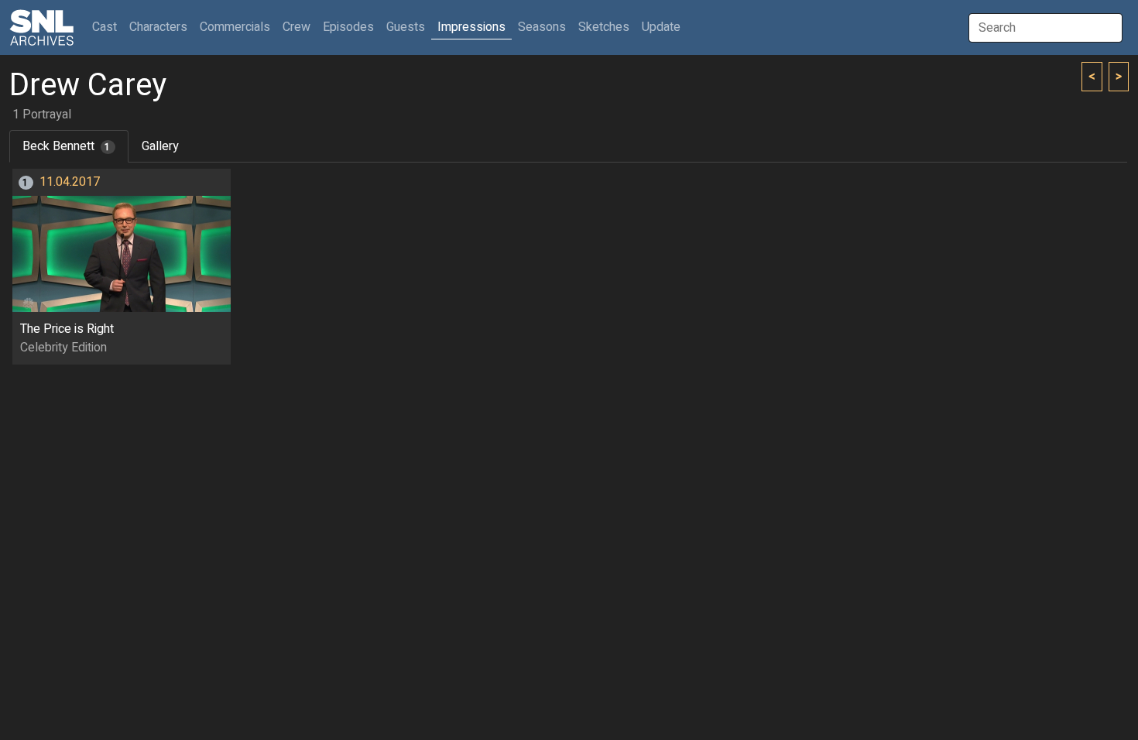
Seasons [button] (542, 27)
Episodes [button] (348, 27)
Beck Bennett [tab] (66, 146)
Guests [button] (405, 27)
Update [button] (661, 27)
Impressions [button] (471, 27)
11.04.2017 (69, 182)
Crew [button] (296, 27)
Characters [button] (158, 27)
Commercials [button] (235, 27)
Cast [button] (107, 26)
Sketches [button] (603, 27)
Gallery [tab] (160, 146)
